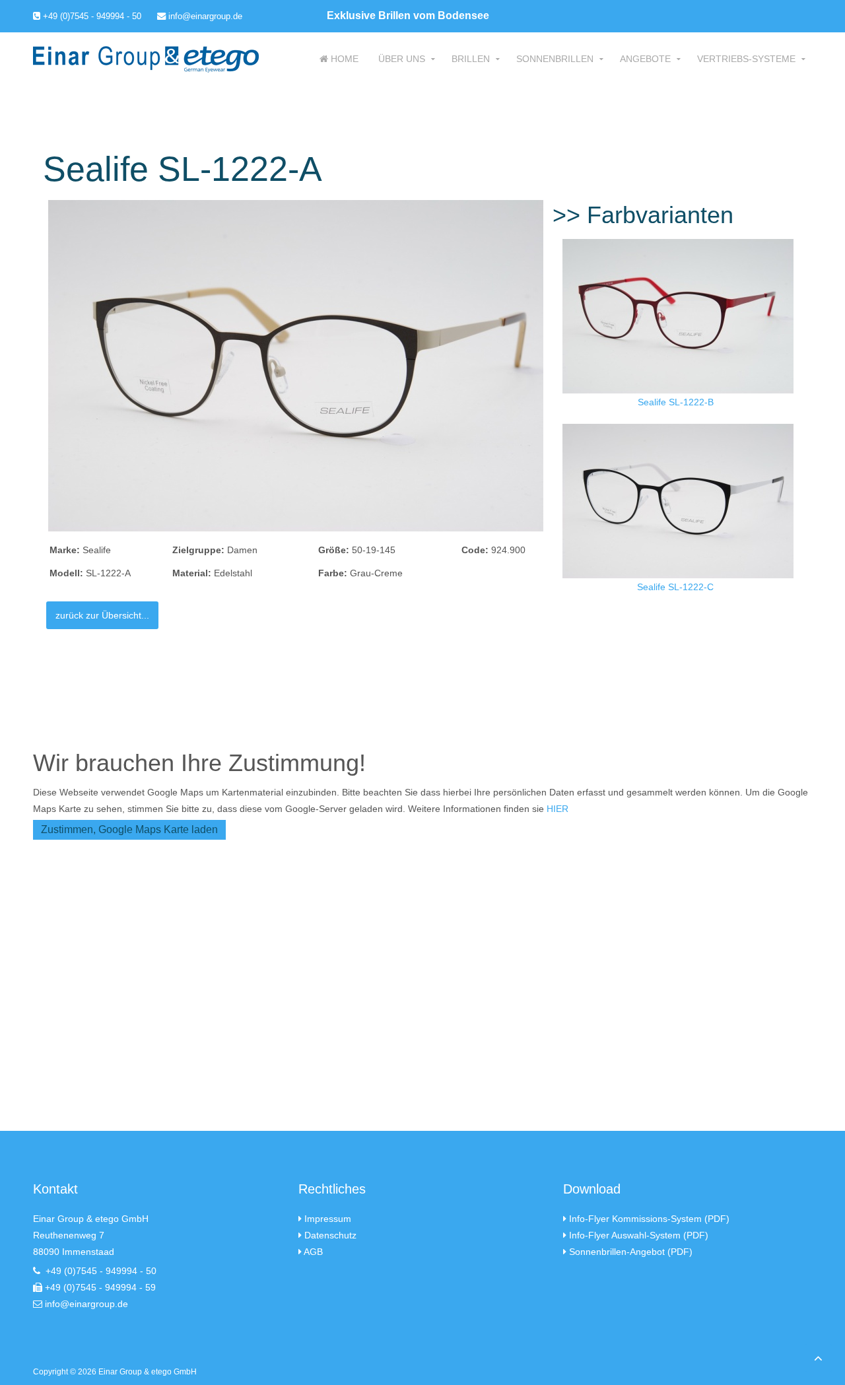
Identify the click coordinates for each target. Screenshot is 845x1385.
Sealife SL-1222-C (675, 587)
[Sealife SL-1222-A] (295, 365)
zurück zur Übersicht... (102, 615)
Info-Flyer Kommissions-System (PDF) (649, 1218)
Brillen (471, 58)
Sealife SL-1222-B (676, 402)
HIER (557, 808)
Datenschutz (330, 1235)
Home (343, 58)
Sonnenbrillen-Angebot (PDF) (631, 1251)
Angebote (645, 58)
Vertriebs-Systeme (746, 58)
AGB (313, 1251)
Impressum (327, 1218)
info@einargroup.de (204, 16)
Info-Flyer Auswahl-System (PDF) (638, 1235)
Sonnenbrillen (554, 58)
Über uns (401, 58)
